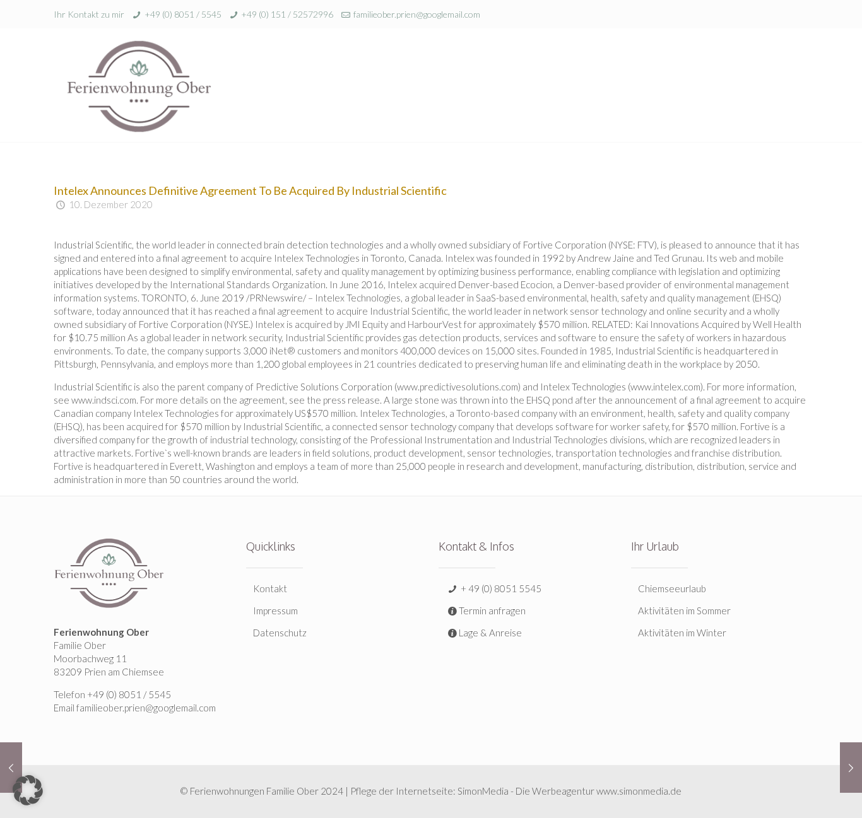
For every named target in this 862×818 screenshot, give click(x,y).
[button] (28, 790)
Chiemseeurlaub (672, 588)
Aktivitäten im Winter (682, 632)
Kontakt (270, 588)
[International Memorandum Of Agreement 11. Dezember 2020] (851, 767)
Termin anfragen (492, 610)
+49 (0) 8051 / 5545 (183, 14)
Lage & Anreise (490, 632)
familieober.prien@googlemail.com (416, 14)
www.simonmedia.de (639, 791)
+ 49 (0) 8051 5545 (500, 588)
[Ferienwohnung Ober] (138, 85)
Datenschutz (280, 632)
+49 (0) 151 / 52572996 (287, 14)
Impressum (275, 610)
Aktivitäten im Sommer (684, 610)
